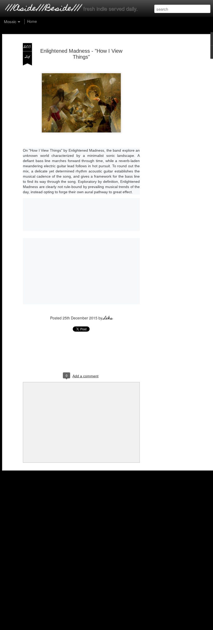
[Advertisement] (168, 122)
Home (32, 21)
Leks (107, 319)
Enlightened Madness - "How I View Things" (81, 54)
